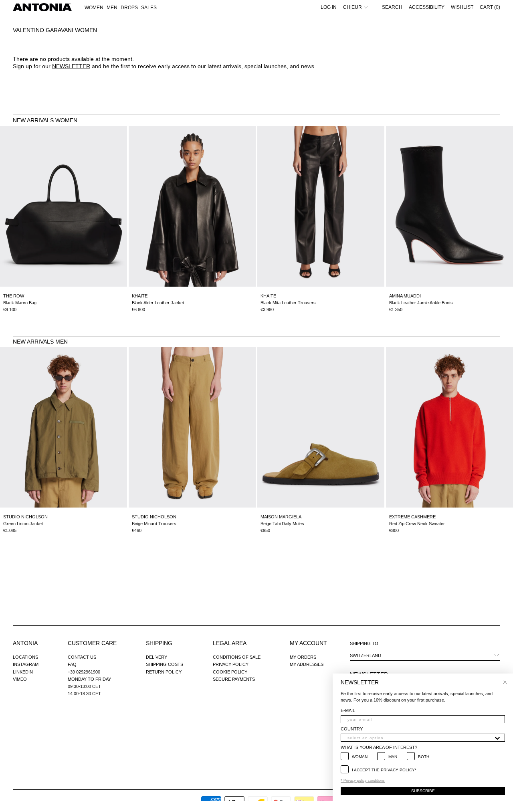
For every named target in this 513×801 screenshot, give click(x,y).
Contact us (82, 657)
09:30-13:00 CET (84, 686)
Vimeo (20, 679)
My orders (303, 657)
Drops (129, 7)
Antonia (25, 643)
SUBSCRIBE (423, 791)
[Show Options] (497, 737)
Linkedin (23, 672)
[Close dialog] (505, 682)
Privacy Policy (230, 664)
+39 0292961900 (84, 672)
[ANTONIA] (42, 7)
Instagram (25, 664)
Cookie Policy (230, 672)
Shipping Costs (164, 664)
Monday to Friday (89, 679)
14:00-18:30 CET (84, 693)
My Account (308, 643)
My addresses (306, 664)
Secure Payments (234, 679)
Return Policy (164, 672)
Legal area (229, 643)
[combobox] (420, 737)
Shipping (159, 643)
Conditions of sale (237, 657)
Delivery (156, 657)
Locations (25, 657)
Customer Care (92, 643)
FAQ (72, 664)
